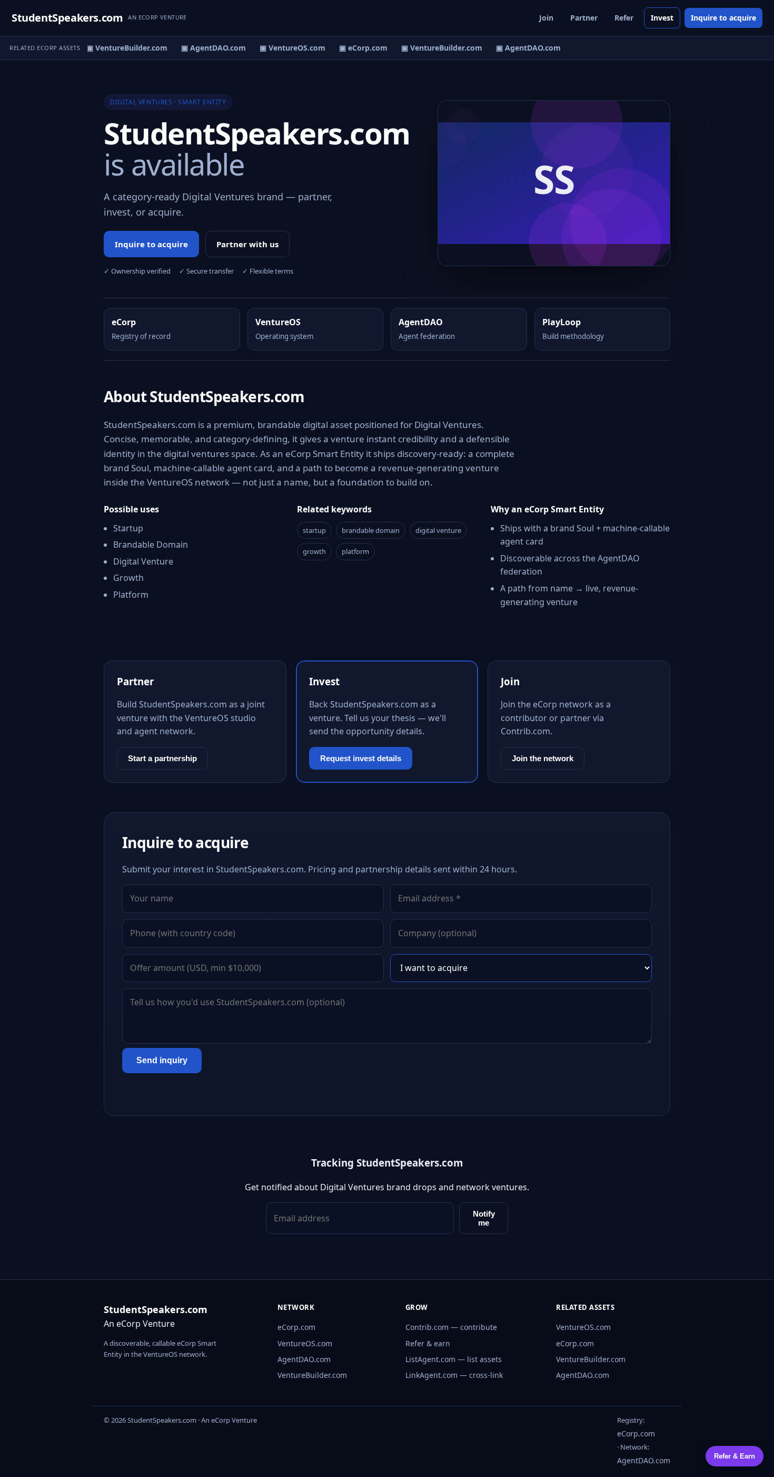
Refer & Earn (734, 1456)
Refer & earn (427, 1343)
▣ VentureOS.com (287, 48)
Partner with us (247, 244)
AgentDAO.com (304, 1359)
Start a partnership (162, 758)
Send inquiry (161, 1060)
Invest (662, 18)
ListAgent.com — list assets (453, 1359)
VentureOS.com (304, 1343)
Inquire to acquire (723, 18)
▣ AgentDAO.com (208, 48)
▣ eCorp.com (358, 48)
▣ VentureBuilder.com (121, 48)
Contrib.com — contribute (451, 1327)
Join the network (542, 758)
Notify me (484, 1218)
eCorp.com (296, 1327)
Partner (584, 18)
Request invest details (360, 758)
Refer (623, 18)
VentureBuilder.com (312, 1375)
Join (546, 18)
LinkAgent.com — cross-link (454, 1375)
